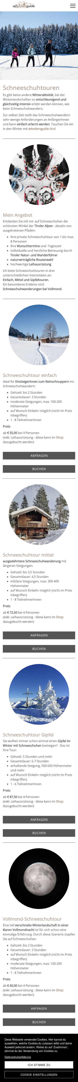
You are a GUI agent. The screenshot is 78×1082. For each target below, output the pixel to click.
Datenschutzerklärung (18, 1057)
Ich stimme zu (39, 1065)
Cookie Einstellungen (39, 1074)
